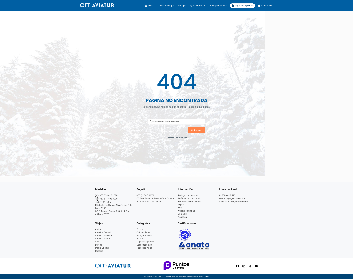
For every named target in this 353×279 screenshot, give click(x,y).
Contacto (265, 5)
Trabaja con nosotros (188, 195)
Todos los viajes (165, 5)
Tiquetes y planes (242, 5)
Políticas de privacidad (189, 198)
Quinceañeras (197, 5)
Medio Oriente (102, 248)
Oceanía (99, 251)
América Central (103, 232)
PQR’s (181, 204)
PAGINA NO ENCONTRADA (177, 100)
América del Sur (102, 238)
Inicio (148, 5)
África (98, 229)
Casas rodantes (144, 245)
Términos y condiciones (189, 201)
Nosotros (182, 217)
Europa (182, 5)
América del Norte (103, 235)
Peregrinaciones (218, 5)
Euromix (141, 238)
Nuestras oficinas (186, 211)
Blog (180, 207)
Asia (97, 241)
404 (177, 82)
